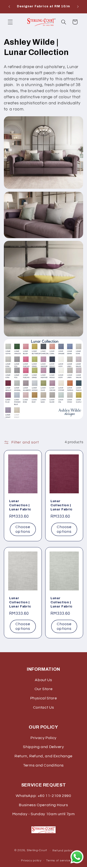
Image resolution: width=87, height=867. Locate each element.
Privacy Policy (43, 738)
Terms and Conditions (43, 765)
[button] (10, 21)
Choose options (22, 529)
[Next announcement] (77, 6)
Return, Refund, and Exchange (43, 756)
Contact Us (43, 707)
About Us (43, 680)
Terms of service (58, 860)
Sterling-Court (37, 850)
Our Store (44, 689)
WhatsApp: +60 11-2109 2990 (43, 796)
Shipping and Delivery (43, 747)
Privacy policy (31, 860)
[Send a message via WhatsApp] (77, 857)
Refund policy (62, 850)
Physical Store (43, 698)
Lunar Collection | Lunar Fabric (20, 505)
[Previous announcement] (9, 6)
